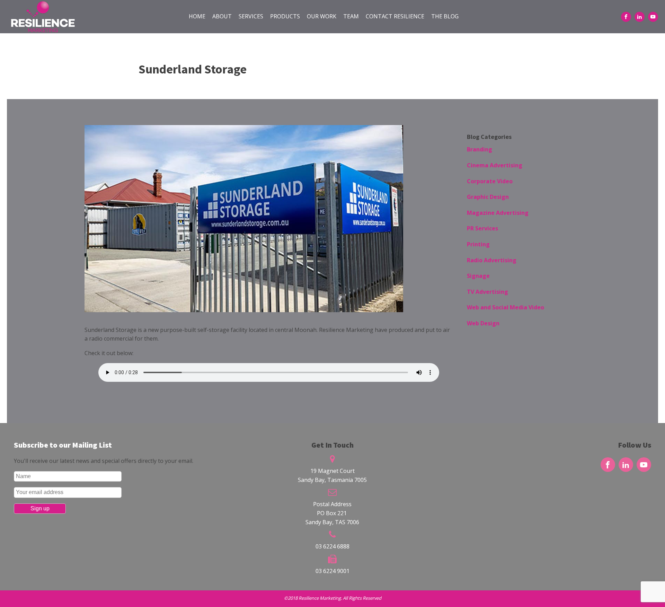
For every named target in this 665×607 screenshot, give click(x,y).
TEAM (351, 16)
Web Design (483, 323)
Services (251, 16)
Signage (478, 276)
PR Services (482, 228)
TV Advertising (487, 292)
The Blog (445, 16)
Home (197, 16)
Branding (479, 149)
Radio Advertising (491, 260)
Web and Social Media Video (505, 307)
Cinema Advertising (494, 165)
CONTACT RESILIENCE (395, 16)
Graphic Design (488, 197)
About (222, 16)
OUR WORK (321, 16)
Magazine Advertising (498, 213)
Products (285, 16)
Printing (478, 244)
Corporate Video (490, 181)
